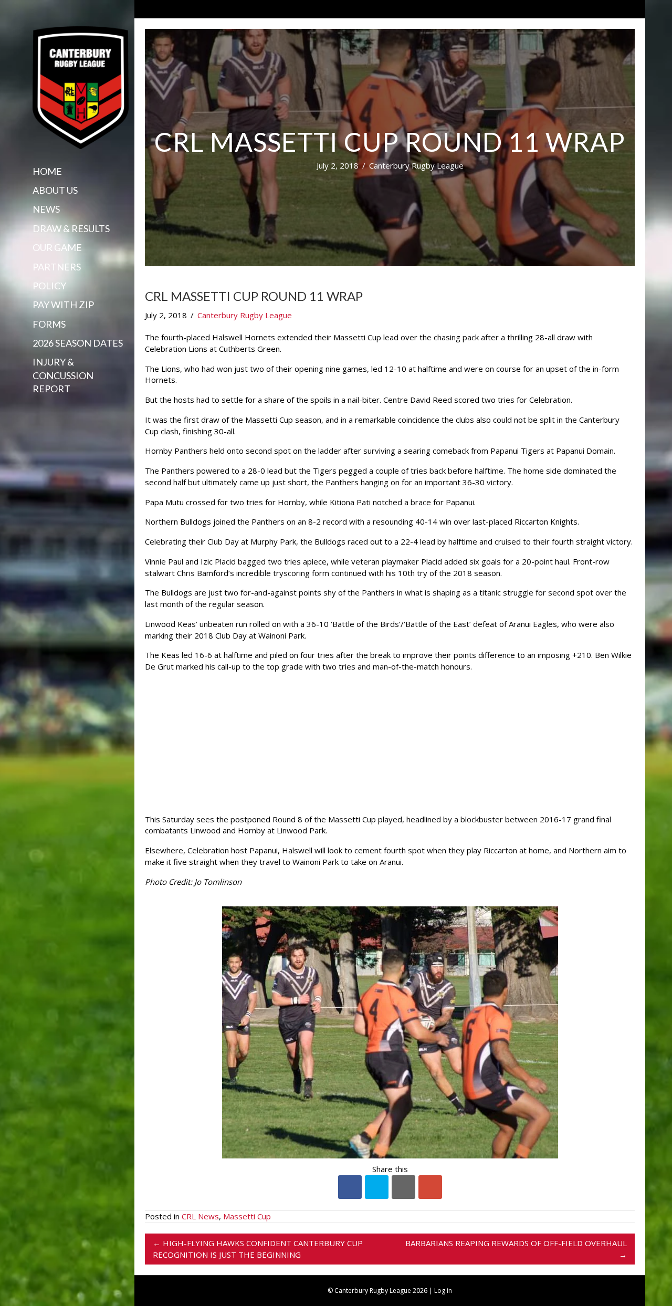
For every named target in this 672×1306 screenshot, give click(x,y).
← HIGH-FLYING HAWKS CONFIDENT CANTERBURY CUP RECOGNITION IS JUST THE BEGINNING (258, 1249)
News (46, 209)
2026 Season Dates (78, 343)
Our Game (57, 247)
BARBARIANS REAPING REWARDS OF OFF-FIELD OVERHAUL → (516, 1249)
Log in (443, 1290)
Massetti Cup (247, 1216)
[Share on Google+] (430, 1187)
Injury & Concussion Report (63, 375)
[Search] (36, 409)
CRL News (200, 1216)
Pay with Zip (63, 304)
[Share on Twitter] (376, 1187)
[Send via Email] (403, 1187)
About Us (55, 190)
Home (47, 171)
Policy (49, 285)
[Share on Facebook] (350, 1187)
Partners (57, 267)
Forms (49, 324)
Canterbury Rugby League (416, 165)
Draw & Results (71, 228)
